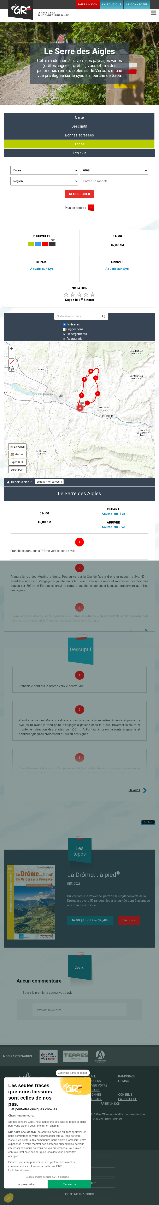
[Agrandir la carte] (11, 362)
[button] (103, 316)
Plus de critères (75, 208)
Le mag (123, 1081)
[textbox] (76, 316)
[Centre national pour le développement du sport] (46, 1056)
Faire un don (88, 4)
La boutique (111, 4)
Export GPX (17, 462)
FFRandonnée (109, 1114)
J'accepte (69, 1184)
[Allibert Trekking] (98, 1056)
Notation (80, 288)
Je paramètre (26, 1184)
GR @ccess (92, 1081)
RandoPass (127, 1076)
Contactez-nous (79, 1194)
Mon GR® (20, 10)
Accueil (90, 1076)
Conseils (125, 1094)
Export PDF (17, 469)
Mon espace (93, 1099)
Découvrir (129, 920)
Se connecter (137, 4)
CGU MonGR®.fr (102, 1119)
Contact (117, 1119)
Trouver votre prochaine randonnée (95, 1090)
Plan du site (126, 1114)
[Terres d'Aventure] (73, 1056)
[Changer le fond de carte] (11, 368)
